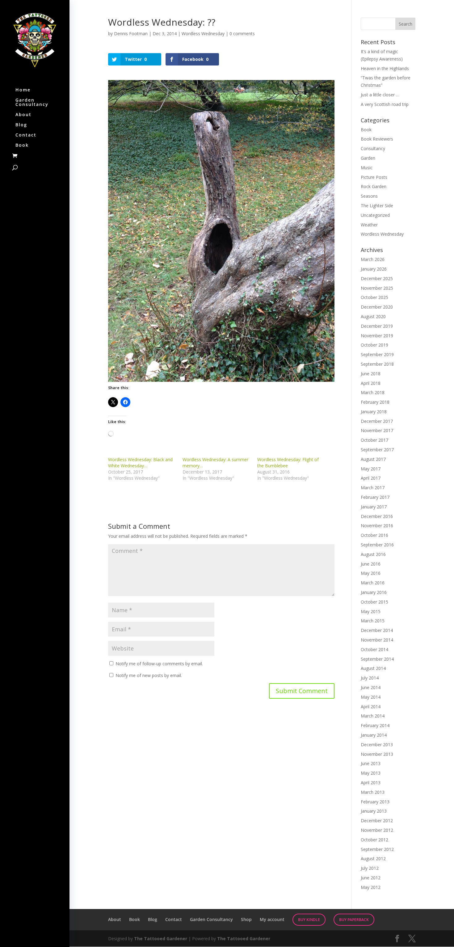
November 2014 (377, 640)
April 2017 (370, 478)
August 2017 (373, 459)
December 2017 (377, 421)
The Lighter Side (377, 205)
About (23, 114)
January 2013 (374, 811)
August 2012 (373, 858)
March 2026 (373, 259)
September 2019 (377, 354)
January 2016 (374, 592)
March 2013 (373, 792)
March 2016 (373, 583)
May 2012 (370, 887)
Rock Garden (373, 186)
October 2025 (374, 297)
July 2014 (370, 678)
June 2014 (370, 687)
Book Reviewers (377, 139)
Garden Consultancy (31, 102)
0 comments (242, 33)
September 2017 (377, 449)
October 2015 (374, 602)
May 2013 (370, 773)
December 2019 (377, 326)
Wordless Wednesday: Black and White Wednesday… (140, 463)
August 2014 (373, 668)
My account (272, 919)
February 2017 (375, 497)
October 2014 (374, 649)
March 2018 (373, 392)
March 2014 (373, 716)
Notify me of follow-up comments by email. (159, 664)
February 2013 (375, 802)
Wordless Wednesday (203, 33)
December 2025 (377, 278)
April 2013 (370, 782)
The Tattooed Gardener (160, 938)
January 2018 (374, 412)
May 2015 (370, 611)
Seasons (369, 196)
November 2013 (377, 754)
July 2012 (370, 868)
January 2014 (374, 735)
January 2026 (374, 269)
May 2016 (370, 573)
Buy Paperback (354, 919)
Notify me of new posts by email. (149, 675)
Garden (368, 158)
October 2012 (374, 840)
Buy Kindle (309, 919)
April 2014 (370, 706)
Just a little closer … (380, 95)
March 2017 (373, 487)
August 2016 (373, 554)
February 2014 (375, 725)
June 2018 (370, 374)
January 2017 (374, 507)
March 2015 (373, 621)
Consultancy (373, 148)
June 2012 (370, 878)
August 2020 (373, 316)
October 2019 (374, 345)
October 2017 (374, 440)
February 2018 (375, 402)
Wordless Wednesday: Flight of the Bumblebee (288, 463)
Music (366, 167)
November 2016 (377, 525)
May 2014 (370, 697)
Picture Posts (374, 177)
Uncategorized (375, 215)
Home (23, 90)
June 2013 (370, 763)
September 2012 (377, 849)
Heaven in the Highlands (385, 68)
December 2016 (377, 516)
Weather (369, 225)
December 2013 (377, 744)
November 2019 (377, 336)
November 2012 (377, 830)
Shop (246, 919)
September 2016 (377, 545)
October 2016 (374, 535)
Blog (21, 125)
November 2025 (377, 288)
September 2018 (377, 364)
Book (22, 145)
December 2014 (377, 630)
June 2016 (370, 564)
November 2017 (377, 430)
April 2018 (370, 383)
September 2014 (377, 659)
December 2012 (377, 820)
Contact (25, 135)
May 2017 (370, 469)
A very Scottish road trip (385, 104)
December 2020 (377, 307)
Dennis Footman (131, 33)
